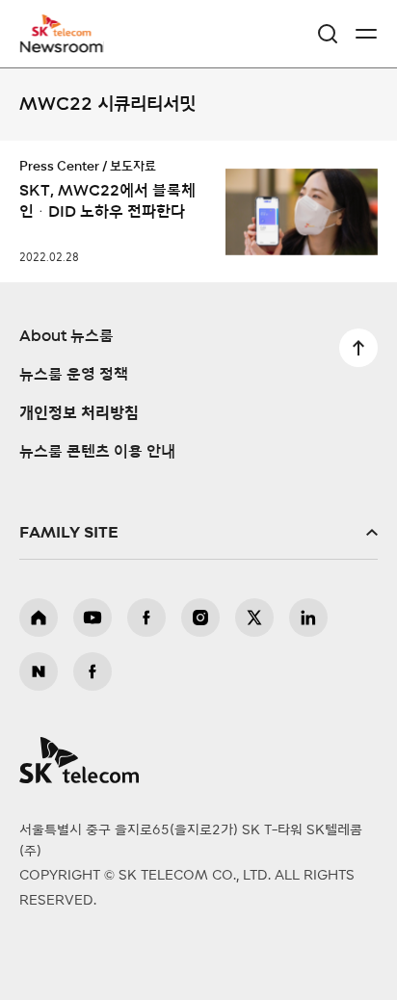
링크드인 (308, 617)
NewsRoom (62, 45)
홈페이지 (38, 617)
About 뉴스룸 (66, 336)
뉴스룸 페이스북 (92, 671)
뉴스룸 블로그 (38, 671)
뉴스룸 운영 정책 (73, 374)
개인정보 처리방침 (79, 413)
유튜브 (92, 617)
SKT (67, 33)
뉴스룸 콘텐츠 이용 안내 (97, 452)
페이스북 (146, 617)
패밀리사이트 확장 (198, 533)
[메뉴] (366, 33)
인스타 (200, 617)
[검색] (327, 33)
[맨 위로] (358, 348)
